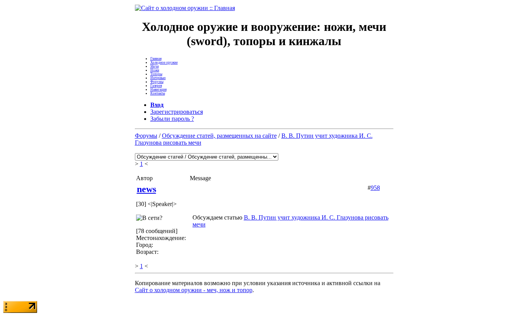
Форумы (157, 82)
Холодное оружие (164, 62)
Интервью (158, 78)
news (146, 189)
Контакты (157, 93)
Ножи (154, 70)
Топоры (156, 74)
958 (375, 187)
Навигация (158, 89)
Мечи (154, 66)
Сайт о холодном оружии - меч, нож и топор (193, 290)
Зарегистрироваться (176, 111)
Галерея (156, 86)
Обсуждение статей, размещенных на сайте (219, 135)
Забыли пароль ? (172, 118)
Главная (156, 59)
